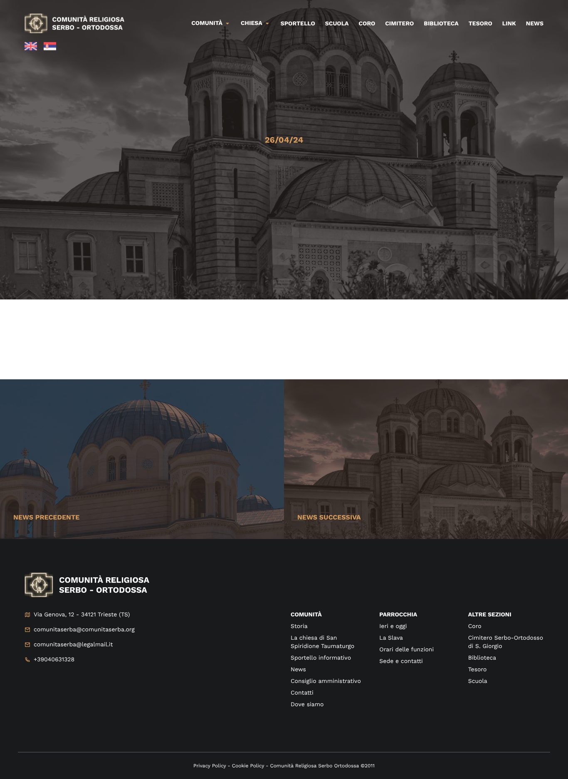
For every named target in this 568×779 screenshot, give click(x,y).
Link (509, 23)
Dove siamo (307, 704)
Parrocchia (398, 614)
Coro (367, 23)
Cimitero (399, 23)
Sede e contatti (400, 661)
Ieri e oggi (393, 626)
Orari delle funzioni (406, 649)
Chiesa (251, 23)
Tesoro (480, 23)
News (534, 23)
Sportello (298, 23)
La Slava (391, 638)
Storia (299, 626)
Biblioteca (441, 23)
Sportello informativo (321, 658)
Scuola (337, 23)
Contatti (302, 693)
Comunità (206, 23)
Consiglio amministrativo (326, 681)
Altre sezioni (489, 614)
